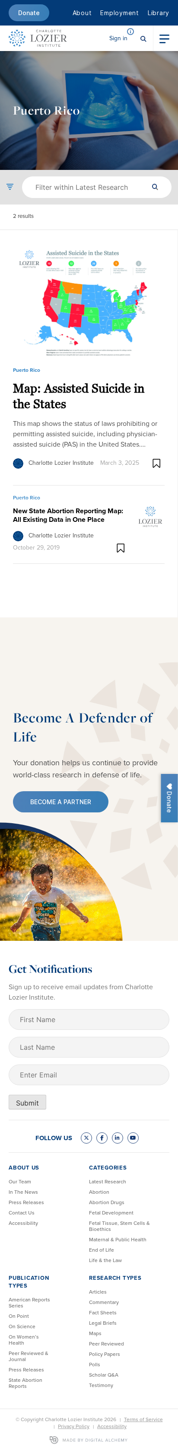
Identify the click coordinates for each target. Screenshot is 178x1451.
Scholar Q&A (103, 1375)
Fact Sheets (103, 1313)
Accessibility (23, 1223)
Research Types (115, 1278)
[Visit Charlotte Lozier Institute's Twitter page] (86, 1138)
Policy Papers (104, 1354)
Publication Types (29, 1282)
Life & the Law (105, 1260)
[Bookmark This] (156, 463)
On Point (19, 1316)
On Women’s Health (24, 1340)
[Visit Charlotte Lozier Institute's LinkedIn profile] (117, 1138)
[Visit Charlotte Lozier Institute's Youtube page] (133, 1138)
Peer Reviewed (106, 1344)
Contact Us (22, 1213)
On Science (22, 1326)
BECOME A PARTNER (60, 801)
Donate (29, 12)
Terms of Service (143, 1419)
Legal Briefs (103, 1323)
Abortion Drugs (106, 1202)
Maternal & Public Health (117, 1239)
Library (158, 12)
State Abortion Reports (25, 1383)
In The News (23, 1192)
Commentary (104, 1302)
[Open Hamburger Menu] (164, 38)
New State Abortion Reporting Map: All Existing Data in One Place (68, 515)
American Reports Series (29, 1303)
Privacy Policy (73, 1426)
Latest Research (107, 1182)
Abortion (99, 1192)
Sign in (118, 38)
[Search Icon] (143, 38)
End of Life (101, 1250)
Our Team (20, 1182)
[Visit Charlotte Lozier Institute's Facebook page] (102, 1138)
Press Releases (26, 1202)
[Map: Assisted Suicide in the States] (89, 301)
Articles (98, 1292)
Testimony (101, 1385)
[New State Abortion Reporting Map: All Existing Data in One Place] (150, 515)
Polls (94, 1364)
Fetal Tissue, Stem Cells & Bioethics (119, 1226)
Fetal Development (111, 1213)
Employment (119, 12)
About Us (24, 1167)
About (82, 12)
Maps (95, 1333)
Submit (27, 1103)
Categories (108, 1167)
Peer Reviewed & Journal (28, 1356)
